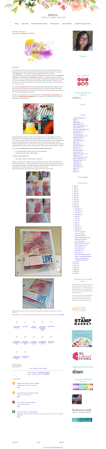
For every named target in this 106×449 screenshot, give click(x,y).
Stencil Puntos (51, 326)
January (77, 229)
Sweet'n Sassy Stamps (79, 157)
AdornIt (75, 119)
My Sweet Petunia (77, 145)
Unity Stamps (76, 165)
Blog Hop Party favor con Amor (82, 243)
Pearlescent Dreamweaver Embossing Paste (42, 328)
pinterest (45, 368)
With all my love (78, 252)
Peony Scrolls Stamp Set (16, 327)
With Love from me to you (81, 245)
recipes (75, 170)
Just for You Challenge (43, 374)
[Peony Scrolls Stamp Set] (16, 322)
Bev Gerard (20, 412)
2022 (75, 193)
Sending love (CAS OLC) (81, 239)
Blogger (86, 177)
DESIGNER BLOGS (58, 447)
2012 (75, 265)
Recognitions (67, 23)
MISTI (74, 142)
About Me (25, 23)
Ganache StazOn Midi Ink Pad (34, 343)
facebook (35, 368)
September (78, 214)
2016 (75, 205)
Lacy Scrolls (25, 326)
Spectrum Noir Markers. (79, 153)
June (76, 220)
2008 (75, 273)
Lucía (30, 314)
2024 (75, 189)
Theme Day (76, 162)
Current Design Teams (82, 23)
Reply (18, 387)
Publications (54, 23)
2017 (75, 203)
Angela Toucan (20, 383)
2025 (75, 188)
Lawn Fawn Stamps (78, 140)
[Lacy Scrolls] (25, 322)
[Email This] (43, 372)
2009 (75, 271)
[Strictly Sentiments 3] (33, 322)
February (77, 227)
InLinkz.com (14, 363)
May (76, 222)
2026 (75, 186)
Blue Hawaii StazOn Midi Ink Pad (16, 358)
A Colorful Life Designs (79, 118)
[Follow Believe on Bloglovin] (76, 98)
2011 (75, 267)
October (77, 212)
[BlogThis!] (44, 372)
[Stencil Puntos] (51, 322)
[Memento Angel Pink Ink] (25, 352)
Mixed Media (76, 144)
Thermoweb (76, 163)
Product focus (76, 148)
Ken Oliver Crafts (77, 137)
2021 (75, 195)
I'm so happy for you (80, 246)
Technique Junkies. (78, 160)
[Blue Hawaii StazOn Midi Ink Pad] (16, 352)
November (77, 210)
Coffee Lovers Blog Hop (79, 126)
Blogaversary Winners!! (80, 235)
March (76, 226)
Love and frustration (80, 241)
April (76, 224)
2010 (75, 269)
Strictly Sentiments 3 (34, 327)
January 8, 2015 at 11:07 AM (31, 393)
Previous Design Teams (39, 23)
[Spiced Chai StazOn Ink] (51, 337)
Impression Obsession (78, 135)
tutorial (75, 171)
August (77, 216)
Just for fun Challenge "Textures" (83, 254)
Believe (53, 15)
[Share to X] (46, 372)
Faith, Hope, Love (79, 250)
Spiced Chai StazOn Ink (51, 342)
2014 (75, 261)
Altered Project (77, 122)
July (76, 218)
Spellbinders (76, 155)
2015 (75, 207)
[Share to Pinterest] (49, 372)
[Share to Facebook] (47, 372)
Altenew (75, 121)
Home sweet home (79, 248)
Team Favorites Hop (78, 158)
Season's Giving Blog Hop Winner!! (83, 256)
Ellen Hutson (76, 132)
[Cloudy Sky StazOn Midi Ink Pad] (25, 337)
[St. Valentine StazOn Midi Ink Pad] (42, 337)
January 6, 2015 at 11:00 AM (32, 383)
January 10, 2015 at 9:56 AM (28, 402)
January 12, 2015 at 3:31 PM (30, 412)
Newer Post (15, 442)
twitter (40, 368)
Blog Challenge (77, 124)
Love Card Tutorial (79, 233)
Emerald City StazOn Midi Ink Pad (16, 343)
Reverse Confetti (77, 150)
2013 (75, 263)
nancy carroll (20, 393)
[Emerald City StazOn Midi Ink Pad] (16, 337)
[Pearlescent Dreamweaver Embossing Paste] (42, 322)
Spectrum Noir (77, 152)
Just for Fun (34, 374)
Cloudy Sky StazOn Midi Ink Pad (25, 343)
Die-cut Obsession (77, 131)
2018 (75, 201)
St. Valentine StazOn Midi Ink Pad (42, 343)
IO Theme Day (77, 134)
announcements (77, 166)
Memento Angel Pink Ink (25, 357)
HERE (62, 314)
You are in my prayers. (80, 231)
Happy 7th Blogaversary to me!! (82, 237)
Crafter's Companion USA (79, 129)
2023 (75, 191)
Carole (19, 402)
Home (17, 23)
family (74, 168)
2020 (75, 197)
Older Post (61, 442)
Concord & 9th (77, 127)
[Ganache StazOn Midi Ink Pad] (33, 337)
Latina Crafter (76, 139)
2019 (75, 199)
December (77, 208)
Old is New (76, 147)
